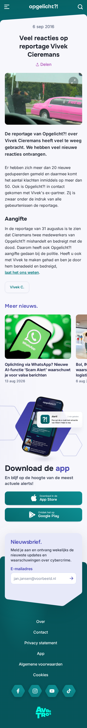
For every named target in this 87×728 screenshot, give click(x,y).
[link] (43, 7)
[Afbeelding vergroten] (73, 81)
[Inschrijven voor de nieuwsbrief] (71, 578)
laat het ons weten (22, 272)
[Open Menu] (7, 7)
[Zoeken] (80, 7)
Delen (45, 64)
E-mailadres (22, 569)
